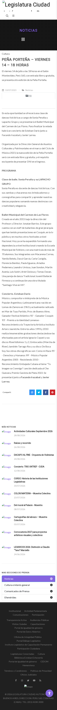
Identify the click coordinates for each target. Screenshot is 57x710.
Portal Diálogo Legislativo (29, 640)
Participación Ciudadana (28, 648)
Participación (38, 614)
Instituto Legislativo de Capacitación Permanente (28, 644)
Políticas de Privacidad (41, 670)
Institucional (15, 611)
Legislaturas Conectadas (22, 654)
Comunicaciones (20, 614)
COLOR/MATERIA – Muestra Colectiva (32, 493)
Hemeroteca (29, 665)
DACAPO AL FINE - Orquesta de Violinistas (34, 455)
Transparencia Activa (17, 620)
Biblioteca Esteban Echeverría (28, 657)
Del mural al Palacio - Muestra (28, 505)
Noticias (29, 30)
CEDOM (44, 661)
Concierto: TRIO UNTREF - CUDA (29, 466)
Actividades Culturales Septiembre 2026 (33, 431)
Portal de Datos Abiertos (28, 631)
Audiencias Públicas (39, 620)
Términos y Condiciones (15, 670)
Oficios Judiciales (28, 674)
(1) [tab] (29, 95)
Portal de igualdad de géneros (28, 628)
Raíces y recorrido (22, 443)
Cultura (41, 654)
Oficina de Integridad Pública (27, 637)
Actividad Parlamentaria (35, 611)
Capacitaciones (37, 624)
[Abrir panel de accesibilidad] (49, 693)
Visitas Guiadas (19, 624)
